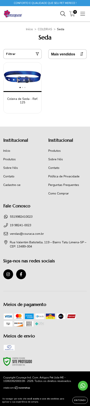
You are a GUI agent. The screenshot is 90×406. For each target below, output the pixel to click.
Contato (8, 176)
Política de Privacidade (64, 176)
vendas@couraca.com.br (27, 234)
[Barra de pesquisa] (63, 14)
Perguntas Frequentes (63, 185)
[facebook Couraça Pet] (21, 274)
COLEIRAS (45, 29)
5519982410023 (21, 217)
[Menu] (83, 14)
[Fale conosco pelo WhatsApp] (83, 386)
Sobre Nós (10, 168)
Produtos (9, 159)
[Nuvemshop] (17, 388)
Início (29, 29)
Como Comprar (58, 193)
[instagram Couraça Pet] (8, 274)
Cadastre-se (12, 185)
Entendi (80, 400)
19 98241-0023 (20, 225)
